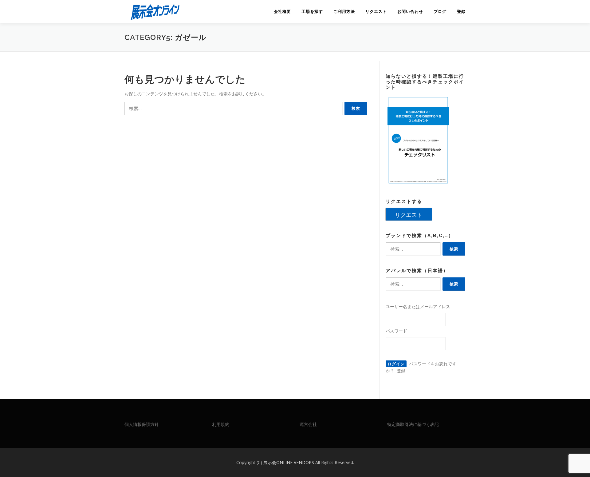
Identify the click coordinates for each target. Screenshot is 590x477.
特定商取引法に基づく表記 (413, 424)
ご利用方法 (344, 11)
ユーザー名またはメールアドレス (418, 306)
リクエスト (376, 11)
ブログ (440, 11)
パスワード (396, 331)
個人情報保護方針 (141, 424)
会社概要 (282, 11)
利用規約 (220, 424)
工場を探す (312, 11)
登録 (461, 11)
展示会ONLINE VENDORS (289, 462)
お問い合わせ (410, 11)
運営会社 (308, 424)
